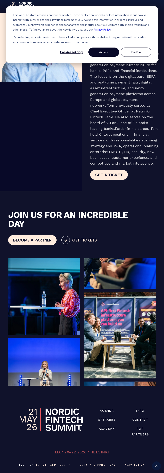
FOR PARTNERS (140, 431)
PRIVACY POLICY (132, 464)
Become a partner (32, 240)
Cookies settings (71, 52)
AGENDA (107, 410)
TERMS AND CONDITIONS (97, 464)
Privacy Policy (102, 29)
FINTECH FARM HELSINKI (53, 464)
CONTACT (140, 419)
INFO (140, 410)
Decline (136, 52)
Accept (103, 52)
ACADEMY (107, 428)
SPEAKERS (106, 419)
